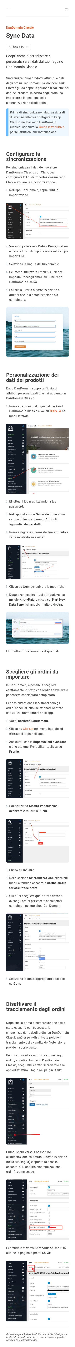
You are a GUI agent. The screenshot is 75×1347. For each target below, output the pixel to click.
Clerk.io (55, 411)
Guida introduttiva (51, 127)
